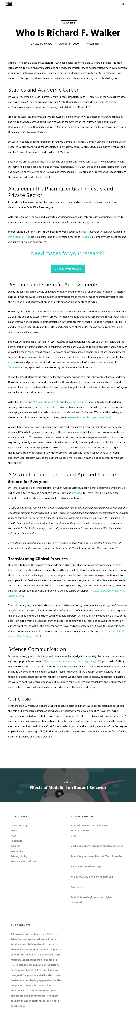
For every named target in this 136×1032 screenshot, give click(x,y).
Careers (15, 846)
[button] (129, 4)
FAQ (13, 836)
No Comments (94, 44)
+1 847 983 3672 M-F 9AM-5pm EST (92, 877)
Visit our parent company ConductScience (97, 846)
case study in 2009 (48, 402)
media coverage (78, 402)
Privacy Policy (19, 856)
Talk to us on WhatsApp (86, 867)
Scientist (68, 23)
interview (77, 493)
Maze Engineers (43, 44)
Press (14, 831)
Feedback (17, 841)
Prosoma (86, 237)
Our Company (19, 825)
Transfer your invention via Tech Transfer (96, 856)
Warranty (17, 851)
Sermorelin (14, 367)
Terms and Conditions (24, 861)
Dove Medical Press (19, 237)
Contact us (77, 887)
